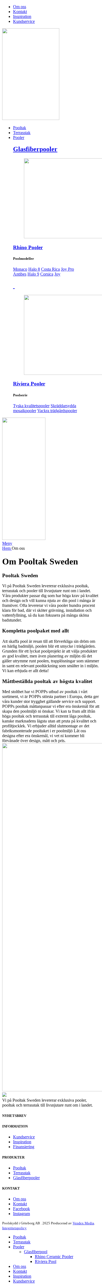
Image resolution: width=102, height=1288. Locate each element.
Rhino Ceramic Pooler (54, 1256)
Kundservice (24, 1137)
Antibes (19, 274)
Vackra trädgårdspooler (57, 410)
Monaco (20, 269)
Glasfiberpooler (35, 149)
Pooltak (19, 1168)
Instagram (21, 1213)
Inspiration (22, 1141)
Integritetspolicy (14, 1228)
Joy (57, 274)
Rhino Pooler (28, 247)
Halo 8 (34, 269)
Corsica (46, 274)
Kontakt (20, 1203)
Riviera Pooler (29, 384)
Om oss (19, 1199)
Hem (7, 548)
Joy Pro (67, 269)
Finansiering (23, 1146)
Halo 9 (33, 274)
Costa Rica (50, 269)
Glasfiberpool (35, 1251)
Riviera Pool (45, 1261)
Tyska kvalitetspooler (31, 405)
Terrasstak (21, 1172)
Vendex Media (83, 1223)
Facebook (21, 1208)
